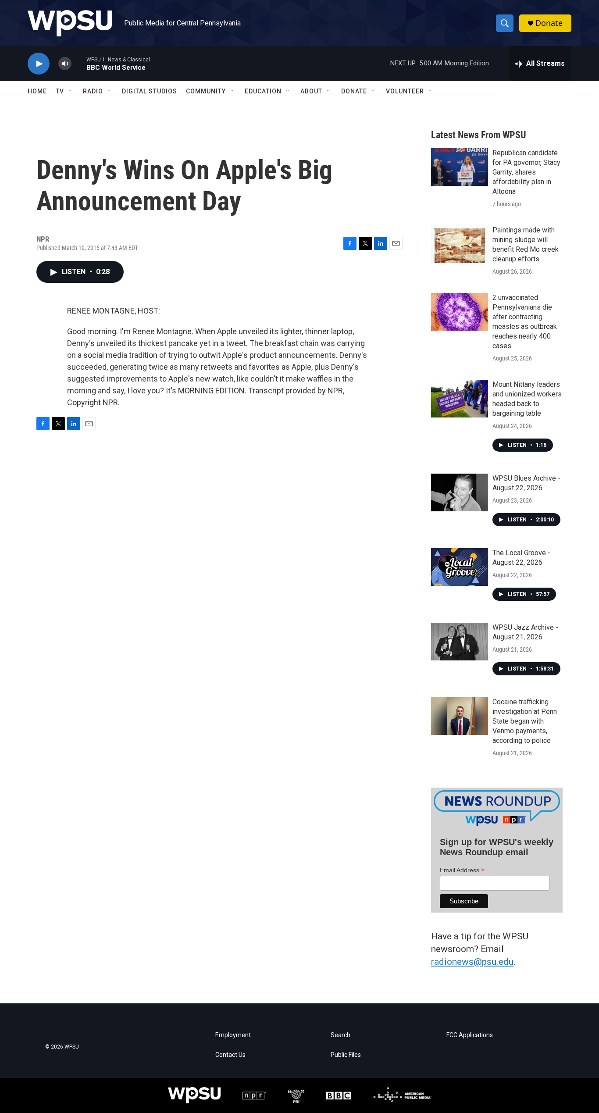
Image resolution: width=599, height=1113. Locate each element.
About (311, 91)
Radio (93, 91)
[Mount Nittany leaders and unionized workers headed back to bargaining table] (459, 398)
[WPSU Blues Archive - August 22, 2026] (459, 492)
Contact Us (230, 1055)
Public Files (346, 1055)
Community (206, 91)
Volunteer (405, 91)
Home (37, 91)
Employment (233, 1035)
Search (340, 1035)
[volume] (64, 64)
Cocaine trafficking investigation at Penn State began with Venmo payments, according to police (524, 721)
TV (60, 91)
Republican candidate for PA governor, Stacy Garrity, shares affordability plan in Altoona (526, 172)
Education (263, 91)
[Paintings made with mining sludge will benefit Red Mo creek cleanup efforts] (459, 244)
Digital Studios (149, 91)
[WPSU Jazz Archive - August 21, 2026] (459, 641)
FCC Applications (469, 1035)
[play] (39, 64)
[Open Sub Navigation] (70, 91)
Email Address (462, 870)
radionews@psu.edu (472, 961)
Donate (549, 23)
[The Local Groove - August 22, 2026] (459, 567)
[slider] (79, 63)
